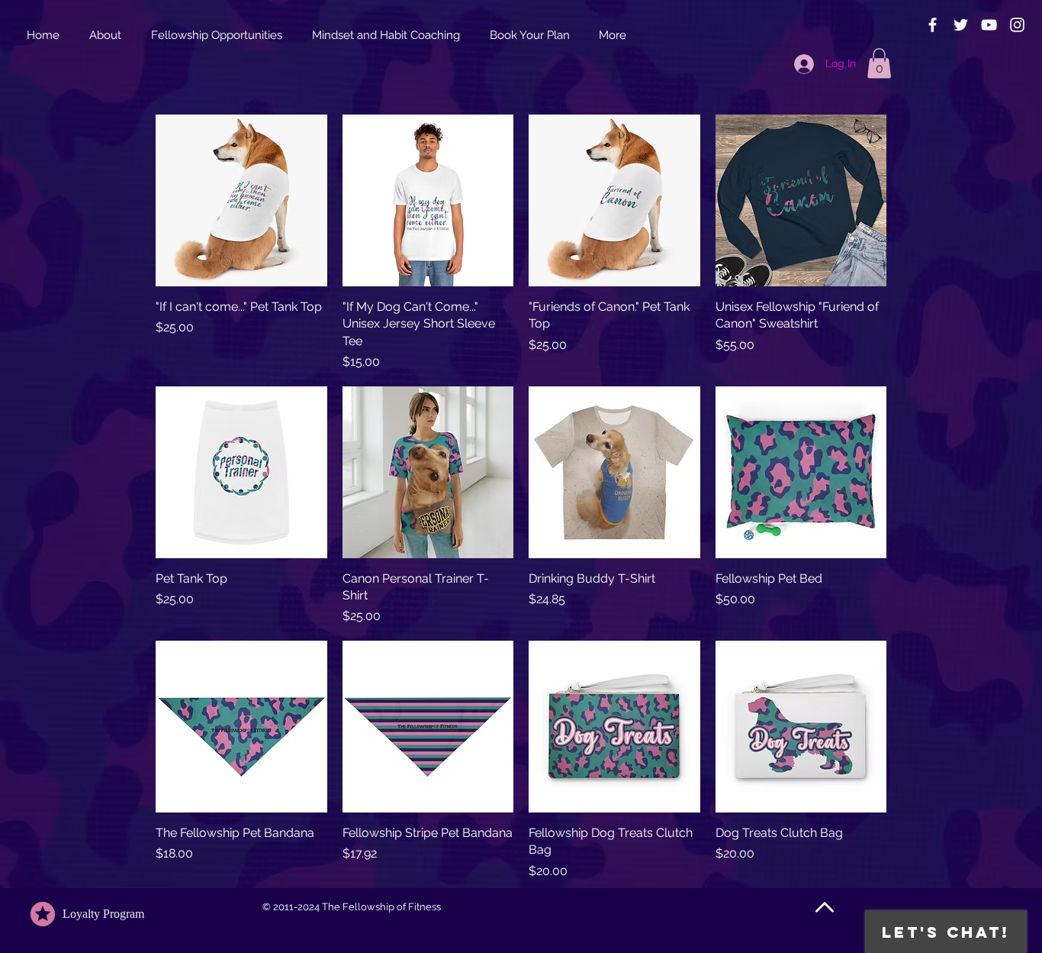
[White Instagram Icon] (1017, 24)
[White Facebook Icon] (932, 24)
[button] (879, 63)
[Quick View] (241, 200)
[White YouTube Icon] (989, 24)
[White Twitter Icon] (960, 24)
